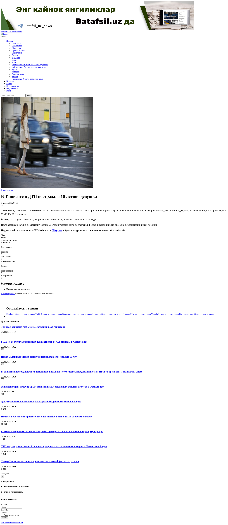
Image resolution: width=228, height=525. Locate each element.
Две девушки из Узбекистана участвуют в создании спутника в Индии (41, 401)
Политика (16, 43)
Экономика (17, 46)
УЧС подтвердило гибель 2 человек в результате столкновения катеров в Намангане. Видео (54, 446)
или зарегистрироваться (12, 523)
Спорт (14, 60)
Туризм (15, 55)
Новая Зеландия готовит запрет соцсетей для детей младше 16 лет (39, 356)
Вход (8, 91)
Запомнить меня (11, 515)
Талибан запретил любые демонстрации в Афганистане (33, 326)
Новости (10, 41)
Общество (16, 48)
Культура (16, 57)
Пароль (4, 510)
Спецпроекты (12, 86)
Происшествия (18, 50)
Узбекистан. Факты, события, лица (27, 79)
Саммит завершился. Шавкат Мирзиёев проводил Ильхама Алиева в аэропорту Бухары (52, 431)
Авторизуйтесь (8, 293)
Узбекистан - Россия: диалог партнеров (29, 67)
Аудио (14, 69)
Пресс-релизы (18, 74)
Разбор (15, 76)
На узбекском (12, 88)
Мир (14, 62)
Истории (16, 72)
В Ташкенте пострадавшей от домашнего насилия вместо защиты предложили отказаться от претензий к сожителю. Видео (71, 371)
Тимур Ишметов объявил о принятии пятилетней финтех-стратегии (40, 461)
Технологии (17, 53)
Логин (4, 505)
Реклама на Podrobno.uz (11, 32)
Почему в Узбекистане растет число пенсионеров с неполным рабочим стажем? (46, 416)
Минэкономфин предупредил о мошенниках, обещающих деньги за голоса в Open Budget (52, 386)
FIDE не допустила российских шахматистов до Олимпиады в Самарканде (44, 341)
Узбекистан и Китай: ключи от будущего (30, 65)
